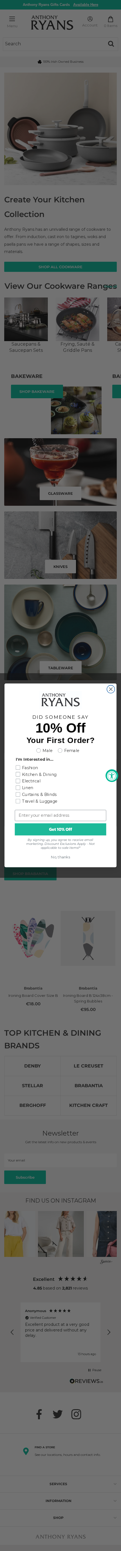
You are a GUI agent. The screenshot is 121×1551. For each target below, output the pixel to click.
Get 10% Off (60, 829)
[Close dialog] (111, 689)
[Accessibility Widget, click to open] (112, 775)
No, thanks (60, 857)
